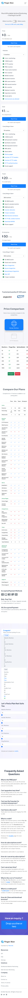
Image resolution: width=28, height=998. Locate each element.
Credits (11, 836)
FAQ (2, 957)
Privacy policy (5, 986)
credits (16, 751)
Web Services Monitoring (7, 969)
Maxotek (10, 945)
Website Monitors (6, 709)
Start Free (14, 43)
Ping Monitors (5, 741)
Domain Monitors (6, 717)
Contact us (4, 979)
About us (3, 976)
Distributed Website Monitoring (9, 966)
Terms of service (5, 982)
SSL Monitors (5, 725)
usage (8, 882)
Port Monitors (5, 733)
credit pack (5, 890)
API (2, 953)
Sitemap (3, 960)
